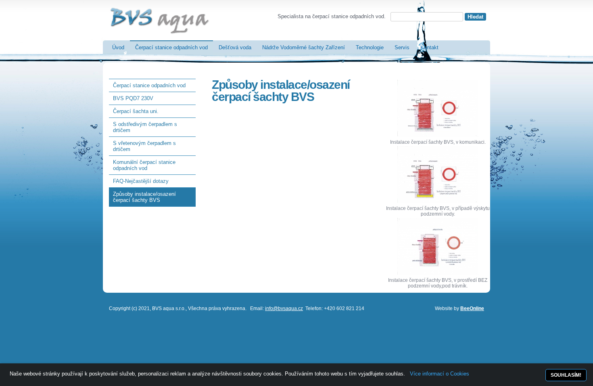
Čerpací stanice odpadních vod (171, 47)
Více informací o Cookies (439, 374)
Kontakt (429, 47)
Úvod (118, 47)
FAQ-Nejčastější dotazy (141, 181)
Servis (402, 47)
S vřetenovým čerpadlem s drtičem (144, 146)
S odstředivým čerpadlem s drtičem (145, 127)
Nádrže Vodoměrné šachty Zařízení (303, 47)
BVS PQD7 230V (133, 98)
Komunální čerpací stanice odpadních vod (144, 165)
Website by (459, 308)
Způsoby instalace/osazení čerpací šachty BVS (144, 197)
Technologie (370, 47)
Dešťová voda (235, 47)
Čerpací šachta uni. (136, 111)
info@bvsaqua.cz (284, 308)
